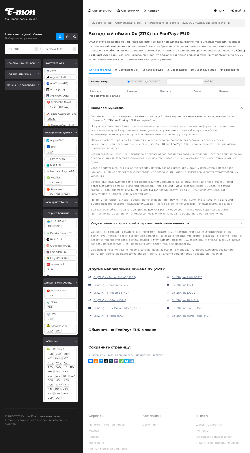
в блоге (158, 355)
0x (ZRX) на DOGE (183, 292)
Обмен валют (102, 10)
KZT (66, 358)
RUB (50, 269)
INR (57, 389)
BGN (50, 380)
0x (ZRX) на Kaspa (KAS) (109, 315)
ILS (65, 367)
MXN (65, 389)
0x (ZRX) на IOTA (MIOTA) (110, 300)
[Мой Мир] (101, 361)
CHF (65, 371)
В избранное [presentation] (231, 69)
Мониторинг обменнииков (106, 424)
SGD (50, 393)
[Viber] (116, 361)
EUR (58, 182)
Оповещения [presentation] (179, 69)
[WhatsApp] (121, 361)
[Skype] (126, 361)
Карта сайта (96, 442)
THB (50, 226)
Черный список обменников (107, 449)
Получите (154, 81)
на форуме (143, 355)
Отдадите (136, 81)
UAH (58, 358)
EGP (58, 397)
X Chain (52, 107)
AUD (57, 375)
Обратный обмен (205, 69)
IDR (65, 375)
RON (50, 384)
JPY (67, 384)
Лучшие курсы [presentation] (102, 69)
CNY (57, 393)
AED (50, 367)
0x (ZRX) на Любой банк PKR (191, 315)
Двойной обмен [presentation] (128, 69)
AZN (66, 380)
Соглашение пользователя (214, 436)
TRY (72, 367)
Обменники (130, 10)
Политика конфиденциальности (218, 442)
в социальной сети (121, 355)
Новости (94, 436)
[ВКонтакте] (90, 361)
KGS (50, 358)
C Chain (63, 107)
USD (50, 151)
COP (50, 397)
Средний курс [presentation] (154, 69)
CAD (58, 367)
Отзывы (223, 91)
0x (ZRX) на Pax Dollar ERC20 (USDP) (117, 308)
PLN (57, 371)
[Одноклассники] (96, 361)
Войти (240, 10)
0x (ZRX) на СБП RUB (185, 285)
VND (58, 226)
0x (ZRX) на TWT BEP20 (187, 308)
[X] (106, 361)
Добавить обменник (209, 424)
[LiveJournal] (111, 361)
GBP (66, 194)
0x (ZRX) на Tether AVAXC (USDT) (115, 277)
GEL (50, 375)
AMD (50, 362)
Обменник (95, 91)
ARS (65, 393)
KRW (59, 384)
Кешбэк (153, 10)
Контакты (202, 430)
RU (220, 10)
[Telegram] (131, 361)
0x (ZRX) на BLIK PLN (185, 300)
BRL (50, 389)
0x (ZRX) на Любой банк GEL (112, 285)
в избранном (97, 355)
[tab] (100, 70)
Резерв (197, 91)
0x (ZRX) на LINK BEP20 (187, 277)
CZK (72, 375)
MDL (58, 380)
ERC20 (51, 118)
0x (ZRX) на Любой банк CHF (112, 292)
